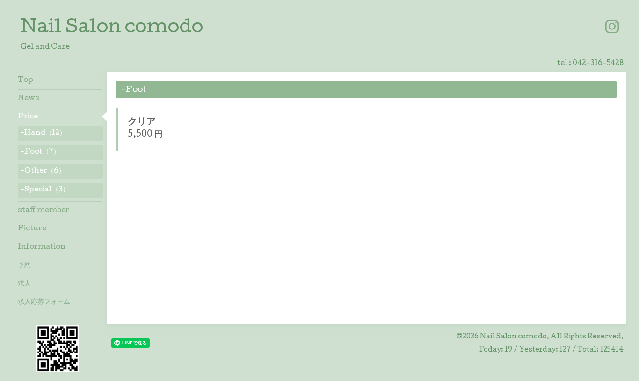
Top (25, 80)
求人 (24, 284)
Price (28, 117)
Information (41, 247)
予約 (24, 265)
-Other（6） (42, 171)
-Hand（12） (43, 133)
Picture (32, 229)
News (28, 99)
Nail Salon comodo (111, 28)
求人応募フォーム (44, 302)
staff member (43, 210)
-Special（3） (44, 190)
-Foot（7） (40, 152)
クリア (142, 122)
